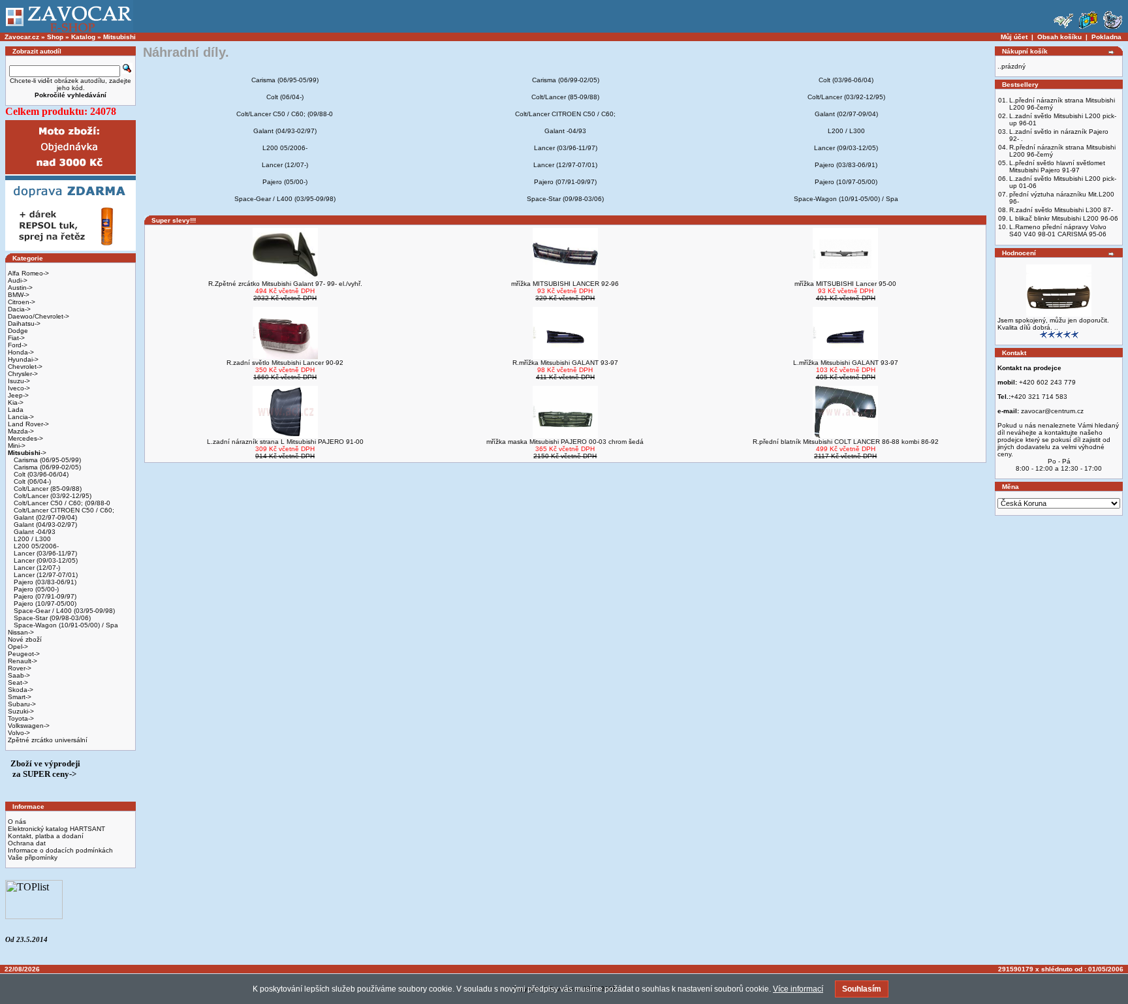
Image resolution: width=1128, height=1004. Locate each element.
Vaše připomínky (32, 857)
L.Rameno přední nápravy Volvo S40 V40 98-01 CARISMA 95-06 (1057, 230)
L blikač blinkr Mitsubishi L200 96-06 (1063, 218)
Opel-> (18, 646)
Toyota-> (21, 718)
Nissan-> (21, 632)
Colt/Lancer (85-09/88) (47, 488)
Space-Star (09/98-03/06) (51, 617)
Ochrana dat (27, 843)
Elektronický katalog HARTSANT (56, 828)
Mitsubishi (119, 36)
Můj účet (1014, 36)
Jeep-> (18, 395)
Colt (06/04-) (31, 481)
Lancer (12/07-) (36, 567)
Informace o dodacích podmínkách (60, 850)
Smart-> (19, 696)
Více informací (798, 989)
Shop (55, 36)
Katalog (83, 36)
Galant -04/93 (33, 531)
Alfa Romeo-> (28, 273)
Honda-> (21, 352)
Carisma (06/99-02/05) (46, 467)
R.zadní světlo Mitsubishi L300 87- (1061, 209)
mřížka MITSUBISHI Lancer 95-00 (845, 283)
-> (27, 452)
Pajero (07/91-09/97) (44, 596)
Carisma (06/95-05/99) (46, 459)
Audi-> (17, 280)
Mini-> (16, 445)
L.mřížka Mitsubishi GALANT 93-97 (845, 362)
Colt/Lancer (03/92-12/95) (51, 495)
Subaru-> (22, 704)
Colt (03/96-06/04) (40, 474)
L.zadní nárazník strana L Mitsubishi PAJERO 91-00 (285, 441)
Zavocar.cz (22, 36)
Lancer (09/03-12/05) (45, 560)
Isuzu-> (19, 380)
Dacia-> (19, 309)
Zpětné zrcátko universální (47, 740)
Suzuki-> (21, 711)
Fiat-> (16, 337)
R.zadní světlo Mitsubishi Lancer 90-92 (285, 362)
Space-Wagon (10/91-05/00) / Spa (65, 625)
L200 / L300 (31, 538)
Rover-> (19, 668)
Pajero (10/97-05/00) (44, 603)
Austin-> (20, 287)
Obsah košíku (1059, 36)
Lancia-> (21, 416)
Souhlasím (861, 989)
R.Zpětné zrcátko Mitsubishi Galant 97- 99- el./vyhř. (285, 283)
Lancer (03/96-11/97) (44, 553)
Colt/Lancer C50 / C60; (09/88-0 (61, 503)
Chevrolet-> (25, 366)
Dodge (18, 330)
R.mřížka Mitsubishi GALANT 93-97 (565, 362)
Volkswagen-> (29, 725)
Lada (16, 409)
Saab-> (19, 675)
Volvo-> (19, 732)
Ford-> (17, 345)
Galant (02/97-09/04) (44, 517)
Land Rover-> (28, 424)
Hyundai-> (23, 359)
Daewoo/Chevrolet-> (38, 316)
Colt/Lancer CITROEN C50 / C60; (63, 510)
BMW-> (18, 294)
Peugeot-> (24, 653)
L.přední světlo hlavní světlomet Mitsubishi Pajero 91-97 (1057, 166)
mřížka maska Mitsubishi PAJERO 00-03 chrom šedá (565, 441)
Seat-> (18, 682)
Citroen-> (21, 302)
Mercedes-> (25, 438)
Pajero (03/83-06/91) (44, 582)
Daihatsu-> (24, 323)
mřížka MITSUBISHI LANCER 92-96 (565, 283)
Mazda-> (21, 431)
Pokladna (1106, 36)
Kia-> (16, 402)
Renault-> (22, 661)
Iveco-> (19, 388)
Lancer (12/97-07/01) (45, 574)
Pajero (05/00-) (35, 589)
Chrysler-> (23, 373)
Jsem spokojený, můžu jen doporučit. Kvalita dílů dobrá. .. (1053, 324)
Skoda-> (20, 689)
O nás (17, 821)
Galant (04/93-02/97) (44, 524)
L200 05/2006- (35, 546)
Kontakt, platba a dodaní (46, 835)
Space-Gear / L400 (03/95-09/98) (63, 610)
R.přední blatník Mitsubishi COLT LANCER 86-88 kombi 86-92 (846, 441)
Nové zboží (25, 639)
